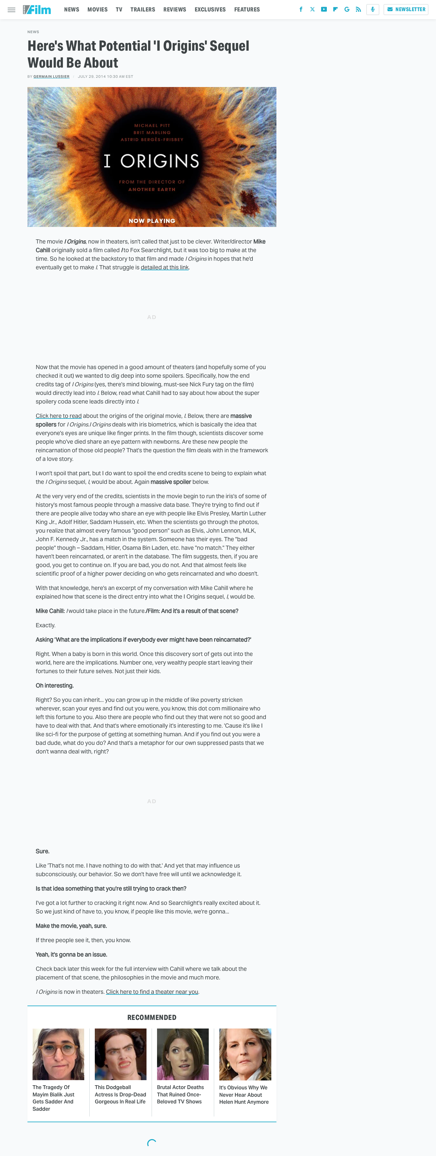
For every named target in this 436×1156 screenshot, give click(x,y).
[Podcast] (372, 9)
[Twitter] (312, 11)
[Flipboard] (335, 11)
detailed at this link (165, 267)
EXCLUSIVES (210, 9)
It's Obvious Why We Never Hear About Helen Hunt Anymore (244, 1094)
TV (119, 9)
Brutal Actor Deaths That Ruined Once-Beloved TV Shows (180, 1094)
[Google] (346, 11)
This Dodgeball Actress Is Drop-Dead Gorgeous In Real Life (120, 1094)
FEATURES (247, 9)
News (33, 32)
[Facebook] (300, 11)
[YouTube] (323, 11)
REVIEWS (174, 9)
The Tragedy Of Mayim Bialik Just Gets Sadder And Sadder (53, 1098)
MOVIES (97, 9)
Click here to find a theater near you (152, 991)
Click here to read (59, 415)
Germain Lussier (52, 76)
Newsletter (410, 9)
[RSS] (358, 11)
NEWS (71, 9)
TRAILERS (143, 9)
